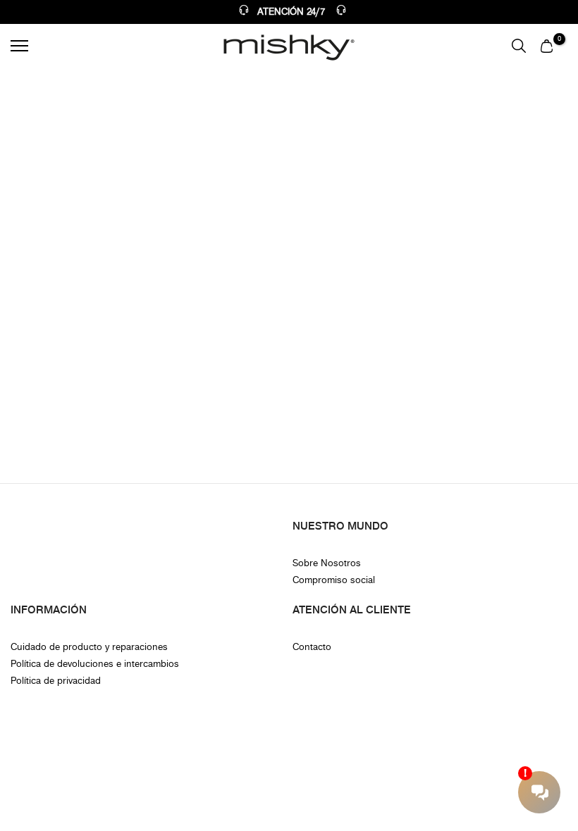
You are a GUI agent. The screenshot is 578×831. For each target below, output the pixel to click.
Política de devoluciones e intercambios (95, 664)
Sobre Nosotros (327, 563)
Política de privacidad (56, 681)
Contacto (312, 647)
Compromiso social (334, 580)
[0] (546, 46)
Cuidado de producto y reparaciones (89, 647)
